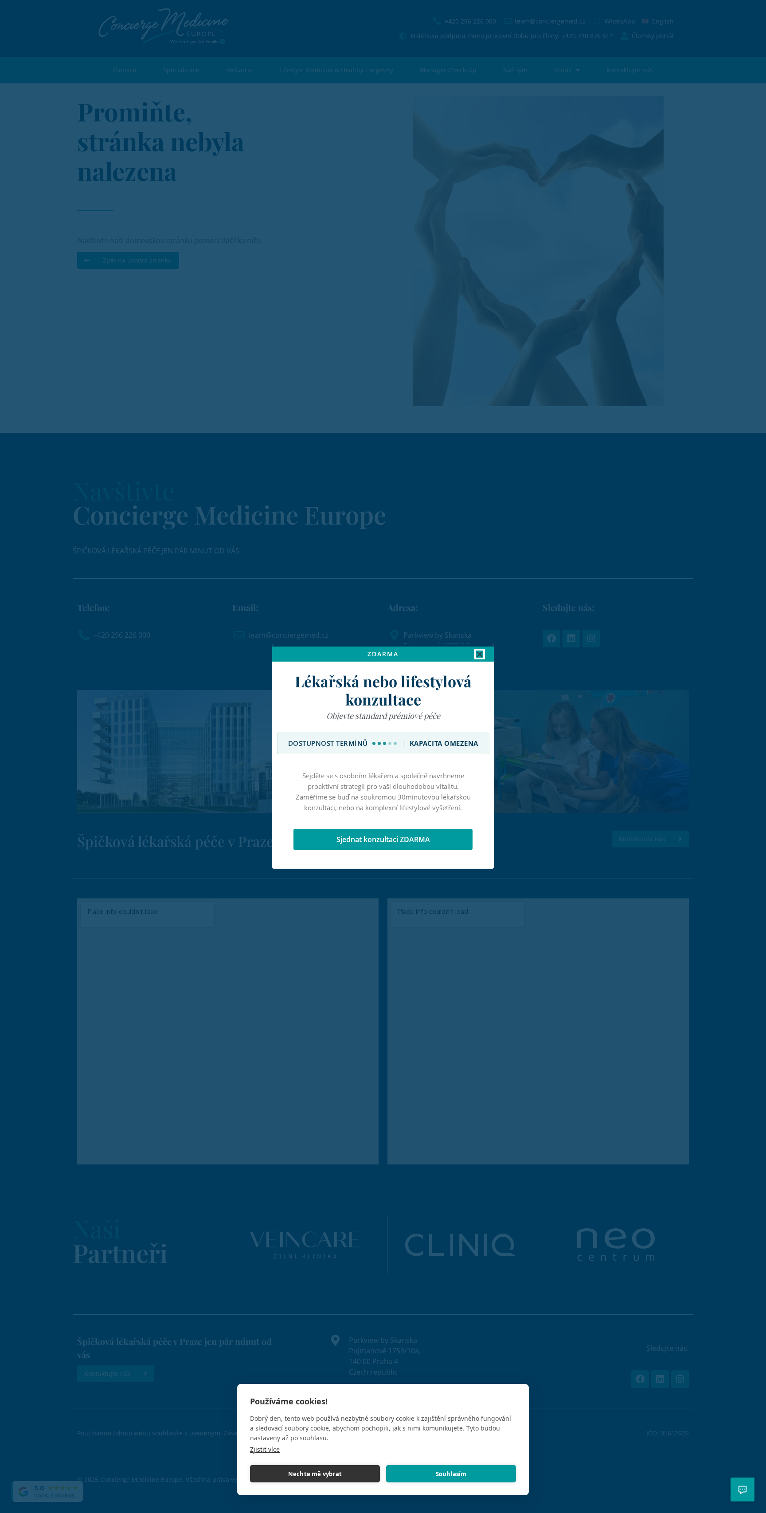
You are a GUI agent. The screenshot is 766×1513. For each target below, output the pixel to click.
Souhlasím (451, 1474)
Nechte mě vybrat (315, 1474)
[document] (383, 756)
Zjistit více (265, 1449)
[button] (479, 654)
